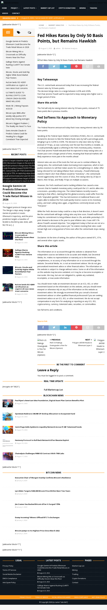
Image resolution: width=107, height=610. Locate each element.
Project (14, 8)
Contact (16, 13)
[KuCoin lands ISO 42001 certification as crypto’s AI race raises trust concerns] (8, 287)
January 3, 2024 (22, 507)
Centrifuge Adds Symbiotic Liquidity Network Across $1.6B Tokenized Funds (48, 427)
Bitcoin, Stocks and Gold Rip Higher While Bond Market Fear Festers (18, 75)
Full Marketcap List (53, 389)
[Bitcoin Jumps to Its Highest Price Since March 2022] (8, 533)
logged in (52, 375)
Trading (93, 8)
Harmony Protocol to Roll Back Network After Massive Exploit (42, 440)
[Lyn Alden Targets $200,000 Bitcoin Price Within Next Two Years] (8, 494)
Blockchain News (53, 395)
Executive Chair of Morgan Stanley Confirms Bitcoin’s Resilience (43, 478)
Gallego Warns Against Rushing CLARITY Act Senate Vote (18, 65)
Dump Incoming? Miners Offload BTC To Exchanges (37, 517)
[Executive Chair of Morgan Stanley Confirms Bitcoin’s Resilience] (8, 481)
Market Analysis (71, 48)
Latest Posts (29, 8)
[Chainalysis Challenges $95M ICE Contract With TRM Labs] (8, 456)
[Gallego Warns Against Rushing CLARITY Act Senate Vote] (8, 253)
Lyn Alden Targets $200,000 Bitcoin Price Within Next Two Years (42, 491)
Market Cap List (48, 8)
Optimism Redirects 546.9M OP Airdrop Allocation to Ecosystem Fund (45, 414)
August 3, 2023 (46, 48)
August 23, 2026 (11, 203)
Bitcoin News (53, 472)
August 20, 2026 (22, 417)
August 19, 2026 (22, 430)
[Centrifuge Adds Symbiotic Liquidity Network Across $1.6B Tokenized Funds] (8, 430)
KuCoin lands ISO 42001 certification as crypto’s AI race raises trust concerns (17, 85)
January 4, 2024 (22, 480)
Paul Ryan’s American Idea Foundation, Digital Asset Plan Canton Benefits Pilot (49, 400)
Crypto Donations (67, 8)
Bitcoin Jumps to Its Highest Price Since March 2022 (37, 530)
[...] (12, 225)
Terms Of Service (9, 570)
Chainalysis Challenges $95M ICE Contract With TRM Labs (39, 453)
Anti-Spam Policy (9, 582)
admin (58, 48)
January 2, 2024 (22, 533)
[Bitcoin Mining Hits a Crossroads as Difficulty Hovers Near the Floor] (8, 236)
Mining (82, 8)
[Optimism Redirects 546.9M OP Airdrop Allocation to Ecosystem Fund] (8, 417)
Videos (5, 13)
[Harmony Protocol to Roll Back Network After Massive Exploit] (8, 443)
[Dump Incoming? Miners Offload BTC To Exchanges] (8, 520)
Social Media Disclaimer (12, 574)
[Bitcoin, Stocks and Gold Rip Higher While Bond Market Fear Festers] (8, 270)
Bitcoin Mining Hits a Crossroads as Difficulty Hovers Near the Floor (16, 54)
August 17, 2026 (22, 456)
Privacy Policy (8, 566)
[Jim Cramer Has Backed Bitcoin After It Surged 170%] (8, 507)
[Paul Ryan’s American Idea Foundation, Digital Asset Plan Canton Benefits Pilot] (8, 403)
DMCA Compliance (10, 578)
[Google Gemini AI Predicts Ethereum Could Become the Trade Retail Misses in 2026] (19, 171)
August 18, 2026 (22, 443)
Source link (42, 321)
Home (4, 8)
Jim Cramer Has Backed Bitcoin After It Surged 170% (37, 504)
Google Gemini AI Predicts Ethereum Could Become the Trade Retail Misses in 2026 (18, 44)
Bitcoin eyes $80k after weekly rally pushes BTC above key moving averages (17, 116)
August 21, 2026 (22, 403)
